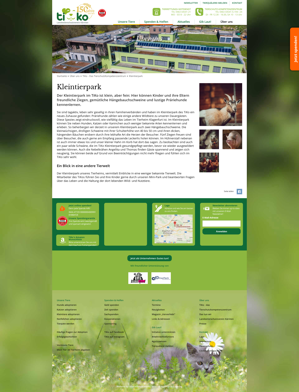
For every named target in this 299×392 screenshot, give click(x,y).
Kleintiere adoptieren (68, 314)
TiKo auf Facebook (114, 332)
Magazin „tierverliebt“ (163, 314)
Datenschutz (206, 346)
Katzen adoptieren (67, 309)
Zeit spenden (111, 309)
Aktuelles (184, 22)
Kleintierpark (136, 76)
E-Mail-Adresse (210, 217)
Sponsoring (110, 323)
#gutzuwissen (159, 341)
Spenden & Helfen (156, 22)
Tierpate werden (65, 323)
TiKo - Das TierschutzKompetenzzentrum (104, 76)
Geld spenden (111, 304)
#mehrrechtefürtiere (163, 336)
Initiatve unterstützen (163, 332)
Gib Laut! (205, 22)
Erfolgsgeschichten (67, 336)
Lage (201, 336)
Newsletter (191, 2)
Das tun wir (205, 314)
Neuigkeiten (158, 309)
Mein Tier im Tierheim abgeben (73, 349)
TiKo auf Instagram (114, 336)
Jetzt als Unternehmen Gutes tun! (150, 258)
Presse (202, 323)
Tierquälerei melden (215, 2)
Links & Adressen (161, 318)
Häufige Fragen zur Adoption (72, 332)
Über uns (227, 22)
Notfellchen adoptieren (69, 318)
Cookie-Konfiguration (210, 350)
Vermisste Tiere (65, 345)
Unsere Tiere (126, 22)
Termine (156, 304)
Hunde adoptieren (66, 304)
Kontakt (237, 2)
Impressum (205, 341)
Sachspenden (111, 314)
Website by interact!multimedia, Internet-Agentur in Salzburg (149, 386)
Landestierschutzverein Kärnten (216, 318)
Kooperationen (112, 318)
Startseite (62, 76)
